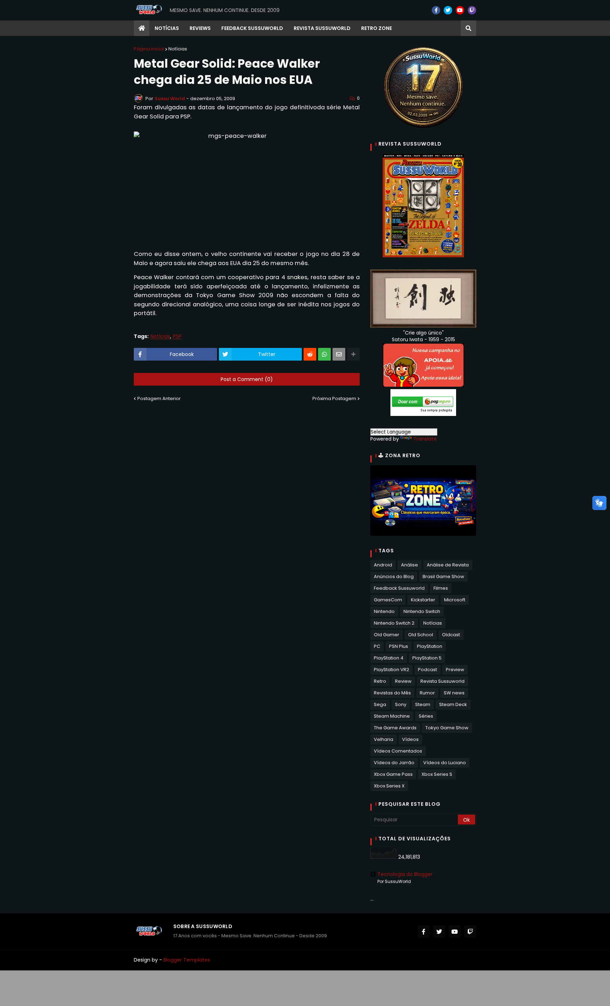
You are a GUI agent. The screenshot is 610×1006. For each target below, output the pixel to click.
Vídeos (410, 739)
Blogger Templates (186, 959)
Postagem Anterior (159, 398)
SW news (454, 692)
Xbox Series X (389, 786)
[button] (468, 28)
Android (383, 565)
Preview (455, 669)
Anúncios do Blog (394, 576)
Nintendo (384, 611)
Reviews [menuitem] (200, 28)
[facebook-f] (436, 10)
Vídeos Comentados (398, 751)
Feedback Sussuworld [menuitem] (252, 28)
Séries (426, 716)
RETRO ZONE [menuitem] (376, 28)
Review (403, 681)
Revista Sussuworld (442, 681)
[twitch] (472, 10)
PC (377, 646)
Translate (425, 438)
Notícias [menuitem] (167, 28)
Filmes (440, 588)
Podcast (427, 669)
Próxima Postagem (334, 398)
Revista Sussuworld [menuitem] (322, 28)
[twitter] (448, 10)
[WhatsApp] (324, 354)
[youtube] (460, 10)
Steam (422, 704)
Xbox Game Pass (393, 774)
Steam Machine (392, 716)
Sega (380, 704)
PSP (177, 336)
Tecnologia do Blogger (404, 874)
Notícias (177, 48)
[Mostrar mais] (353, 354)
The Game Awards (395, 727)
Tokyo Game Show (446, 727)
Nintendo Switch (421, 611)
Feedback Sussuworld (399, 588)
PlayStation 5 (427, 658)
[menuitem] (141, 28)
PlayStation (429, 646)
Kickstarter (423, 599)
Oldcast (451, 634)
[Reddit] (310, 354)
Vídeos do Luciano (444, 762)
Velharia (383, 739)
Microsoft (454, 599)
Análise (409, 565)
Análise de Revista (448, 565)
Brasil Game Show (443, 576)
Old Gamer (386, 634)
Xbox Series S (436, 774)
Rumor (427, 692)
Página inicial (149, 48)
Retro (380, 681)
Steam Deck (453, 704)
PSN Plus (398, 646)
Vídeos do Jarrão (394, 762)
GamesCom (388, 599)
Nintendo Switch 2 (394, 623)
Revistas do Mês (392, 692)
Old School (420, 634)
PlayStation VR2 (391, 669)
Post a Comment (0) (247, 379)
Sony (400, 704)
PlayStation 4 (388, 658)
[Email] (339, 354)
